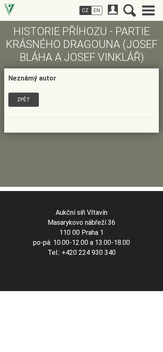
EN (97, 10)
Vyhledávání (129, 10)
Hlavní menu (148, 10)
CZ (85, 10)
